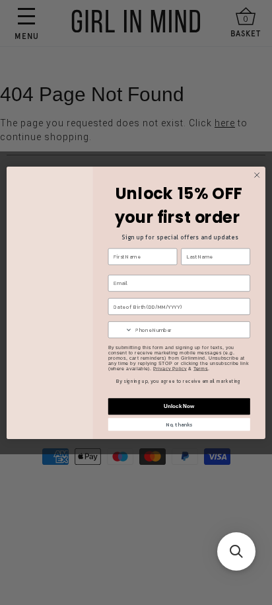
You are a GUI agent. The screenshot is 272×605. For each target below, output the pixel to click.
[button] (236, 551)
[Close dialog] (257, 175)
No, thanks (179, 424)
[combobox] (120, 329)
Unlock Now (179, 406)
